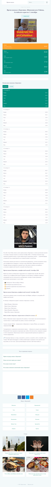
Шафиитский (26, 16)
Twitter (27, 397)
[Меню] (46, 2)
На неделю (5, 86)
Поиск (43, 2)
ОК (31, 397)
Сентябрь (11, 86)
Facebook (23, 397)
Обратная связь (30, 484)
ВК (19, 397)
